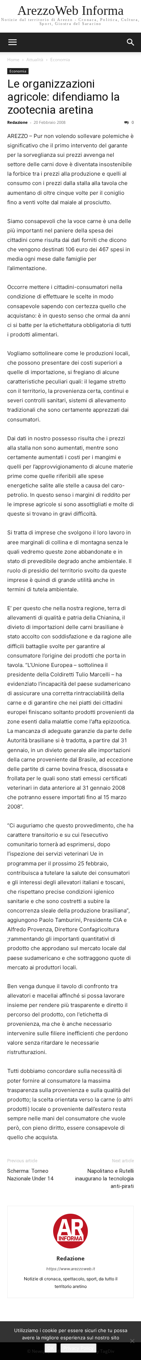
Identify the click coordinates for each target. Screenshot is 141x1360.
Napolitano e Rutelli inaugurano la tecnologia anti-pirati (104, 1178)
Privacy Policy (78, 1348)
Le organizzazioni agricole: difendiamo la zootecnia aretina (63, 97)
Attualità (34, 59)
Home (13, 59)
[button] (131, 42)
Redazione (17, 122)
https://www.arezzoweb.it (70, 1268)
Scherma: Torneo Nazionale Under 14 (30, 1175)
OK (50, 1348)
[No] (132, 1340)
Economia (60, 59)
